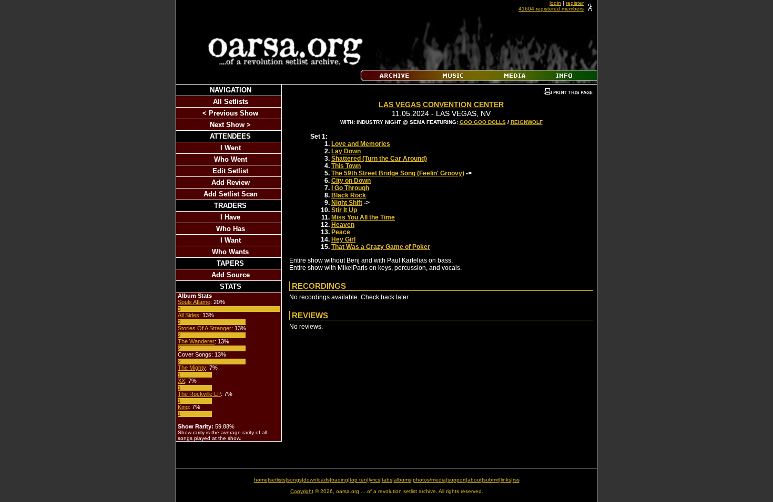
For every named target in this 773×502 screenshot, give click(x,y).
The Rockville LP (199, 394)
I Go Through (350, 188)
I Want (230, 240)
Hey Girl (343, 239)
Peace (340, 232)
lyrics (374, 480)
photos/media (429, 480)
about (474, 480)
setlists (277, 480)
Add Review (230, 182)
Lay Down (346, 151)
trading (339, 480)
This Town (346, 166)
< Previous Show (230, 113)
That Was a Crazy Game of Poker (380, 246)
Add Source (230, 275)
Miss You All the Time (363, 217)
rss (516, 480)
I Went (230, 148)
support (456, 480)
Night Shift (346, 202)
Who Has (230, 229)
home (261, 480)
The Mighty (192, 367)
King (183, 407)
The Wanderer (196, 341)
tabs (387, 480)
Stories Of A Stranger (204, 328)
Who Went (230, 159)
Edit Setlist (230, 171)
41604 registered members (551, 9)
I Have (230, 217)
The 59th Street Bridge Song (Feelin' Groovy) (397, 173)
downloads (316, 480)
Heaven (342, 224)
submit (491, 480)
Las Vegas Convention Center (441, 104)
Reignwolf (527, 122)
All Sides (188, 315)
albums (402, 480)
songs (294, 480)
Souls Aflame (194, 302)
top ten (358, 480)
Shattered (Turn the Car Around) (379, 158)
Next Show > (230, 125)
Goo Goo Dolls (483, 122)
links (506, 480)
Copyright (301, 491)
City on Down (351, 180)
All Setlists (230, 102)
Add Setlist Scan (231, 194)
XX (181, 381)
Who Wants (230, 252)
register (575, 3)
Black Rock (348, 195)
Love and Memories (360, 144)
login (555, 3)
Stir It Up (344, 210)
